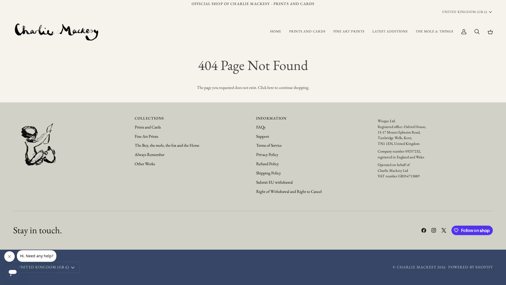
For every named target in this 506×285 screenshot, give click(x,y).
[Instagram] (433, 230)
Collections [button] (149, 118)
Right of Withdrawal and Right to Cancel (289, 191)
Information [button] (271, 118)
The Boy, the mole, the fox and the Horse (167, 145)
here (270, 87)
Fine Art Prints (146, 136)
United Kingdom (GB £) (464, 12)
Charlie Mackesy (416, 267)
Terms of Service (269, 145)
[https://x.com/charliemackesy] (443, 230)
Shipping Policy (268, 173)
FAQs (260, 127)
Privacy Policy (267, 154)
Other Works (145, 164)
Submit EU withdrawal (274, 182)
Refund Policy (267, 164)
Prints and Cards (148, 127)
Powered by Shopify (470, 267)
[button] (307, 31)
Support (262, 136)
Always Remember (149, 154)
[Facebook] (423, 230)
